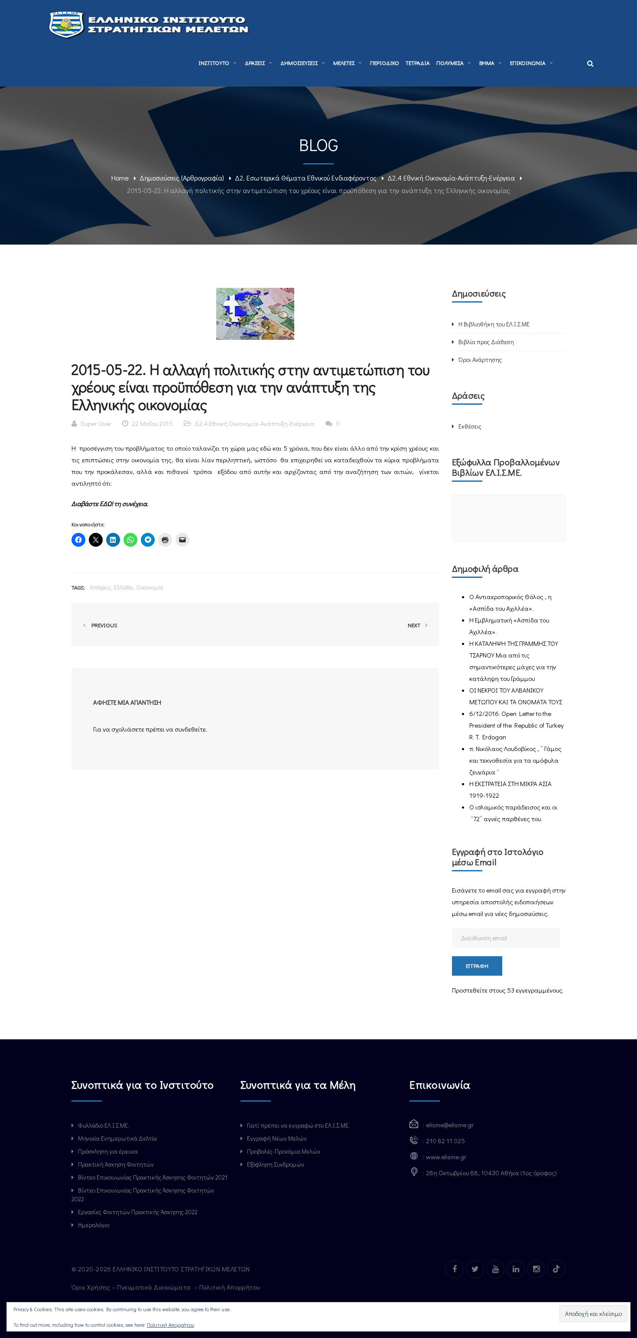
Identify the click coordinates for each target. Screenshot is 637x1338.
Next (415, 625)
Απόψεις (100, 587)
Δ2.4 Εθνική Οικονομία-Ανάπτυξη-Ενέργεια (451, 177)
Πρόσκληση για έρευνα (108, 1151)
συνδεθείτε (190, 729)
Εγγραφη (477, 965)
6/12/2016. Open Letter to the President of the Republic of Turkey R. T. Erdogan (516, 725)
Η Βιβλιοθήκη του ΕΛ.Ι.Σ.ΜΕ (494, 324)
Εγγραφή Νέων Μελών (277, 1138)
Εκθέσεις (469, 426)
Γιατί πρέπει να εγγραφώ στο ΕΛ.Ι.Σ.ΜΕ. (298, 1125)
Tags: (78, 587)
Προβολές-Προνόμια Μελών (283, 1151)
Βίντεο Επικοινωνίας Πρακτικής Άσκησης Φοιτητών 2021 (152, 1177)
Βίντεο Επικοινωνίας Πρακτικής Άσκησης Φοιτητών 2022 (143, 1194)
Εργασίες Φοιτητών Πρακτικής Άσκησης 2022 (138, 1212)
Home (120, 177)
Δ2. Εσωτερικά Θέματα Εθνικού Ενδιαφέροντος (306, 177)
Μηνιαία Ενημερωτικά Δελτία (117, 1138)
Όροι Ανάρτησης (480, 359)
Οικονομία (149, 587)
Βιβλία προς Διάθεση (486, 342)
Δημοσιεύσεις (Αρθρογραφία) (182, 177)
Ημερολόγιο (93, 1225)
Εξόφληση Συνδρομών (275, 1164)
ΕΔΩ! (107, 503)
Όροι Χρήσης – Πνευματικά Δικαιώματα (132, 1287)
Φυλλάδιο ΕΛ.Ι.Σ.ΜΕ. (103, 1125)
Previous (103, 625)
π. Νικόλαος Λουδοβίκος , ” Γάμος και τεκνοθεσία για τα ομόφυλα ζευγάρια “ (515, 760)
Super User (96, 423)
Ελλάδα (123, 587)
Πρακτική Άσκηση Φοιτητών (116, 1164)
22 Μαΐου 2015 (152, 423)
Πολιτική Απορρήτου (230, 1287)
